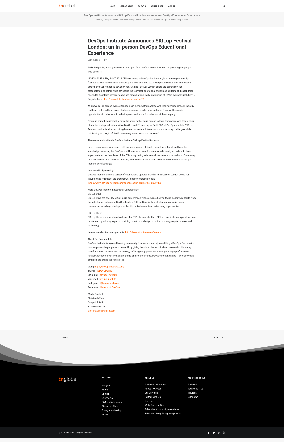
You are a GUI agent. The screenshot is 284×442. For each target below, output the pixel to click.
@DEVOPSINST (105, 270)
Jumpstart (193, 397)
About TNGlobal (153, 388)
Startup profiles (110, 406)
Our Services (151, 392)
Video (105, 414)
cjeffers (92, 310)
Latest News (126, 6)
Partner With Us (153, 397)
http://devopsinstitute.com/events (143, 232)
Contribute (156, 6)
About (171, 6)
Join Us (149, 401)
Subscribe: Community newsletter (162, 409)
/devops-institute (108, 275)
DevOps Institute (107, 279)
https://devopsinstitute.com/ (109, 266)
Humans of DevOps (110, 287)
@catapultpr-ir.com (105, 310)
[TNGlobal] (67, 6)
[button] (224, 6)
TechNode (193, 384)
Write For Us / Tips (154, 405)
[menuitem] (112, 6)
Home (112, 6)
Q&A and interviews (112, 402)
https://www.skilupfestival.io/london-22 (123, 99)
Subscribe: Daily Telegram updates (163, 413)
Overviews (107, 398)
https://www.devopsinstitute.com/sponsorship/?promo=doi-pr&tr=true (125, 183)
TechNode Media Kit (155, 384)
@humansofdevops (110, 283)
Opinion (105, 393)
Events (142, 6)
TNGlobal (192, 392)
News (105, 389)
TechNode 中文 (196, 388)
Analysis (106, 385)
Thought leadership (111, 410)
